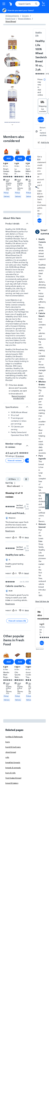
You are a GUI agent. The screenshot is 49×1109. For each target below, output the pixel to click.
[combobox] (27, 4)
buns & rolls (10, 772)
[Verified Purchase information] (25, 506)
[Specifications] (27, 407)
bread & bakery (11, 783)
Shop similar (41, 119)
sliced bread (10, 752)
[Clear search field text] (32, 4)
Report (27, 537)
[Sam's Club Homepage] (11, 4)
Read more (10, 531)
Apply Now (39, 220)
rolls (7, 757)
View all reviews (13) (17, 620)
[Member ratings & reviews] (27, 444)
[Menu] (4, 4)
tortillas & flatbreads (14, 736)
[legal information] (44, 79)
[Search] (36, 4)
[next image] (12, 125)
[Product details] (27, 223)
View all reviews (15, 460)
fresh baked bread (13, 778)
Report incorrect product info (19, 397)
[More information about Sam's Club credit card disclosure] (38, 216)
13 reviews (20, 456)
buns (7, 742)
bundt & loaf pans (13, 747)
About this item (12, 218)
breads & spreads (13, 767)
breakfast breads (12, 762)
